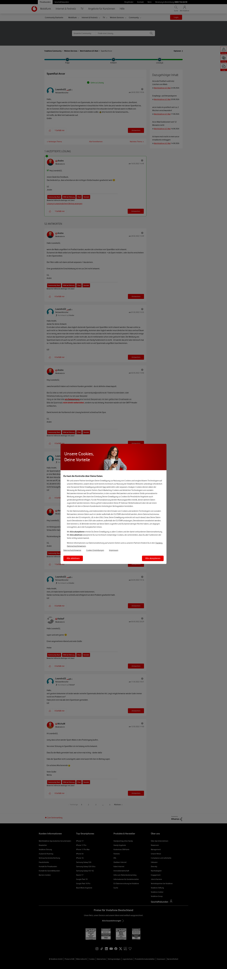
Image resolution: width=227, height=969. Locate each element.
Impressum (113, 550)
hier (104, 487)
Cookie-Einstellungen (95, 550)
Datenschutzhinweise (72, 550)
